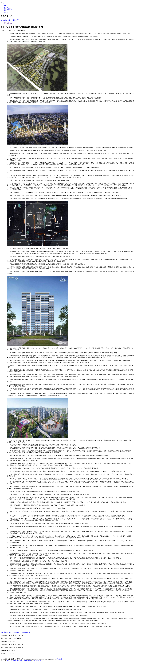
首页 (5, 5)
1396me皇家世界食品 (13, 660)
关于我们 (6, 7)
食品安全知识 (8, 9)
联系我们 (6, 12)
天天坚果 (34, 660)
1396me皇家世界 (5, 20)
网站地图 (59, 659)
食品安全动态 (8, 10)
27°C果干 (39, 660)
